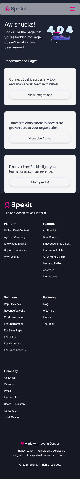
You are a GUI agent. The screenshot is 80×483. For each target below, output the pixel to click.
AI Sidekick (50, 230)
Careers (9, 384)
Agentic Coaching (14, 237)
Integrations (50, 276)
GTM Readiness (13, 317)
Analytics (48, 270)
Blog (45, 304)
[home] (18, 9)
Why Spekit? (11, 256)
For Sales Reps (13, 330)
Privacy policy (25, 450)
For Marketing (12, 343)
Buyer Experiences (15, 250)
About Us (9, 377)
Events (47, 317)
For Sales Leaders (15, 350)
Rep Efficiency (12, 304)
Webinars (48, 310)
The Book (49, 323)
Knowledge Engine (15, 243)
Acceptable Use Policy (40, 455)
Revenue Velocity (14, 310)
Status (61, 455)
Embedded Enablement (57, 243)
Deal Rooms (50, 237)
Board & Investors (14, 403)
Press (7, 390)
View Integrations (40, 95)
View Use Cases (40, 138)
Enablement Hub (53, 250)
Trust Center (11, 417)
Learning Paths (52, 263)
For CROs (10, 336)
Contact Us (11, 410)
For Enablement (13, 323)
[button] (71, 8)
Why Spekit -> (40, 182)
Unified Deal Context (16, 230)
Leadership (10, 397)
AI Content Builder (54, 256)
